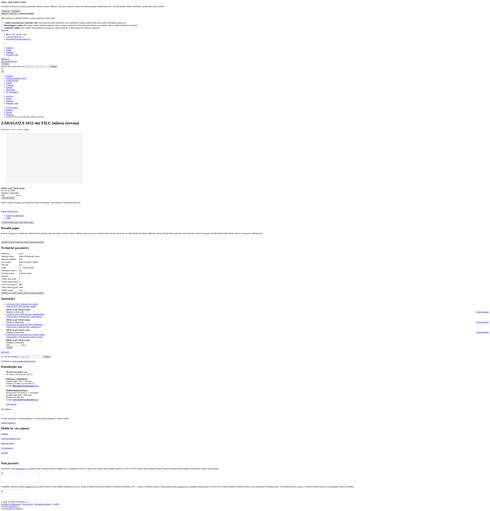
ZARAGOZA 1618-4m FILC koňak (21, 306)
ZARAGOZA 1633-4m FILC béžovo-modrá (24, 337)
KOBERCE (4, 434)
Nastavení (6, 11)
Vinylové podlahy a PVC (16, 78)
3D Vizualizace (12, 92)
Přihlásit (47, 357)
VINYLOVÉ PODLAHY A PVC (11, 439)
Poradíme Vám (12, 55)
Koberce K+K (32, 487)
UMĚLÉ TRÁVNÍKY (7, 443)
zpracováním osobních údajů (23, 361)
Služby (9, 50)
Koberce (9, 76)
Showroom (10, 90)
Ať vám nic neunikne (10, 357)
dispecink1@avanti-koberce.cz (26, 386)
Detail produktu (482, 312)
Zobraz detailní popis (9, 211)
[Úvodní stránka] (9, 61)
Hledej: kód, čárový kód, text (12, 66)
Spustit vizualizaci (8, 423)
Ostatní (9, 83)
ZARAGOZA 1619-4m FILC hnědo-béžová (24, 316)
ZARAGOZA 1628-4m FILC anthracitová (23, 327)
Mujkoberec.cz (22, 469)
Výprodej (10, 85)
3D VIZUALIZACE (7, 448)
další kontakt (11, 404)
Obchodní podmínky (42, 504)
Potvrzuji (4, 30)
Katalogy (10, 52)
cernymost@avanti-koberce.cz (26, 400)
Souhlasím (16, 11)
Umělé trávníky (12, 81)
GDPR (56, 504)
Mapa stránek (27, 504)
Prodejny (9, 48)
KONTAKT (4, 453)
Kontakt (9, 87)
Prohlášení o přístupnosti (11, 504)
